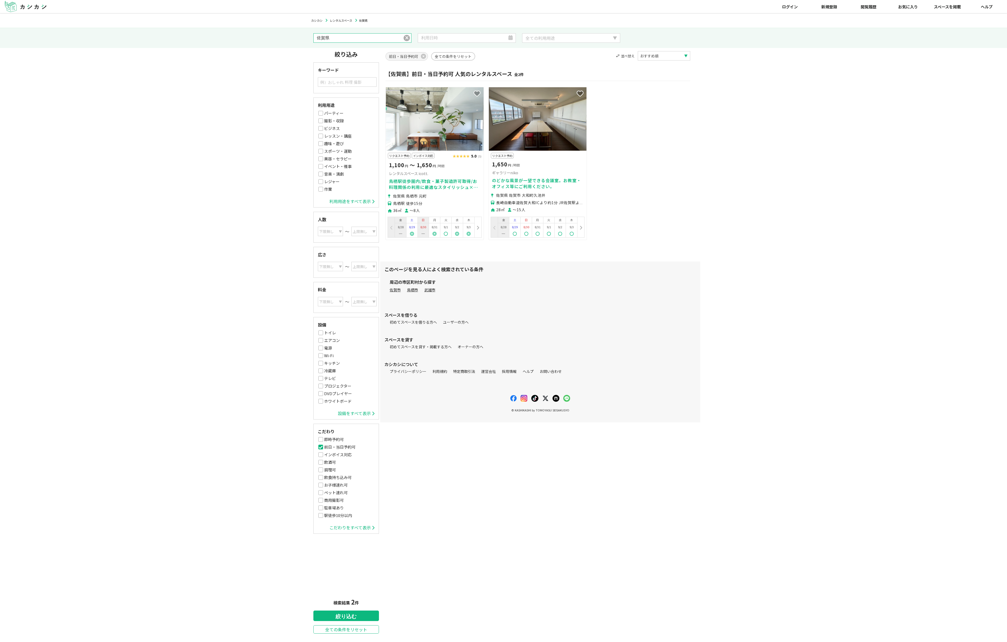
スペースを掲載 (947, 6)
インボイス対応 (338, 454)
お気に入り (908, 6)
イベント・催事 (338, 166)
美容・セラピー (338, 158)
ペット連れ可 (336, 492)
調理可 (330, 469)
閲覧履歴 (868, 6)
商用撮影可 (334, 500)
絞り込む (346, 616)
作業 (328, 189)
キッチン (332, 363)
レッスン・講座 (338, 136)
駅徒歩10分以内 (338, 515)
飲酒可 (330, 462)
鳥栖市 (412, 289)
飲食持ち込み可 (338, 477)
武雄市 (429, 289)
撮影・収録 (334, 120)
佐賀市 (395, 289)
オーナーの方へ (470, 346)
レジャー (332, 181)
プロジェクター (337, 386)
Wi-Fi (329, 355)
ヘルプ (987, 6)
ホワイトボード (338, 401)
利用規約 (439, 371)
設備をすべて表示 (354, 413)
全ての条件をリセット (346, 629)
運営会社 (488, 371)
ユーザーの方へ (456, 322)
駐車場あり (334, 507)
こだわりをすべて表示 (350, 527)
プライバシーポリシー (408, 371)
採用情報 (509, 371)
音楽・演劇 (334, 174)
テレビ (330, 378)
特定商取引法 (464, 371)
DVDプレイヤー (338, 393)
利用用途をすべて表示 (350, 201)
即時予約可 (334, 439)
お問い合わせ (551, 371)
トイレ (330, 332)
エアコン (332, 340)
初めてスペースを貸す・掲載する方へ (421, 346)
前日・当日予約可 (340, 447)
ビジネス (332, 128)
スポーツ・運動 (338, 151)
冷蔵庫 (330, 370)
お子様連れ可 (336, 485)
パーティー (334, 113)
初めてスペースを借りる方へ (413, 322)
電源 (328, 348)
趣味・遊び (334, 143)
